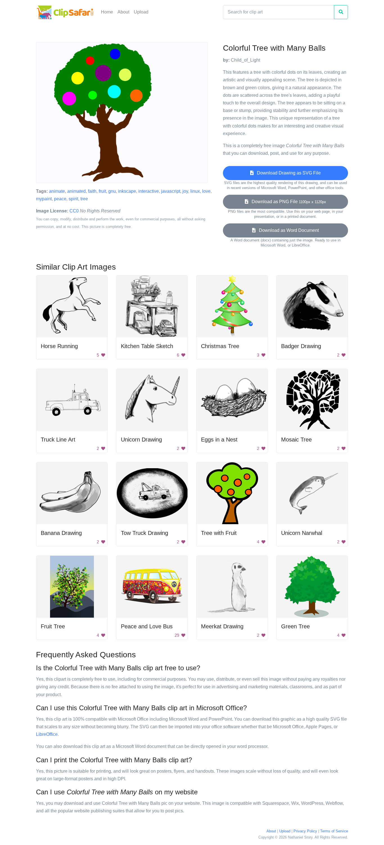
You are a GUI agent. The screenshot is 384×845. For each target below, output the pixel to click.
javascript (170, 191)
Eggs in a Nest (219, 439)
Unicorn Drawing (141, 439)
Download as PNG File (287, 201)
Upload (141, 12)
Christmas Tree (220, 346)
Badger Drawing (301, 346)
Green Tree (295, 626)
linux (195, 191)
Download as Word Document (287, 230)
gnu (112, 191)
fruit (102, 191)
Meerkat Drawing (222, 626)
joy (185, 191)
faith (92, 191)
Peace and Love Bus (147, 626)
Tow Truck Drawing (144, 533)
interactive (148, 191)
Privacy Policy (305, 831)
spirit (73, 198)
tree (84, 198)
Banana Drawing (61, 533)
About (123, 12)
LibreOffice (47, 734)
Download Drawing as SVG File (287, 173)
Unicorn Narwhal (301, 533)
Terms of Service (334, 831)
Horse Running (59, 346)
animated (76, 191)
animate (57, 191)
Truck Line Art (58, 439)
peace (60, 198)
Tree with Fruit (219, 533)
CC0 (74, 211)
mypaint (44, 198)
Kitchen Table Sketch (147, 346)
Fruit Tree (53, 626)
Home (107, 12)
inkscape (127, 191)
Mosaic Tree (296, 439)
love (206, 191)
